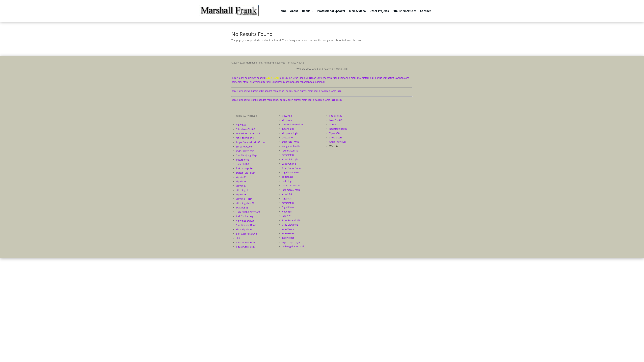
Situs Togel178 (337, 141)
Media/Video (357, 11)
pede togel (287, 181)
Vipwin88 (241, 124)
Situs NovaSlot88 (245, 129)
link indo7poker (245, 168)
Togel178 (287, 198)
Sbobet (333, 124)
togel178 (286, 216)
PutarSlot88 (257, 91)
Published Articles (404, 11)
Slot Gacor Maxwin (246, 233)
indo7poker (288, 128)
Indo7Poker (288, 229)
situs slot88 (335, 115)
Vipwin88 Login (290, 159)
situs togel (242, 190)
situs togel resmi (291, 141)
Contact (425, 11)
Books (306, 11)
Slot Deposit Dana (246, 225)
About (294, 11)
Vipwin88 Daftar (245, 220)
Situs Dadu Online (292, 168)
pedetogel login (338, 128)
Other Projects (379, 11)
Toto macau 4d (290, 150)
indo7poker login (245, 216)
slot (238, 238)
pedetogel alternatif (293, 246)
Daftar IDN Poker (245, 172)
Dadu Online (289, 163)
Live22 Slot (287, 137)
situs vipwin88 (244, 229)
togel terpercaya (291, 242)
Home (282, 11)
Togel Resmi (288, 207)
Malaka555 (242, 207)
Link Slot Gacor (244, 146)
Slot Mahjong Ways (246, 155)
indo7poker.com (245, 151)
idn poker (287, 120)
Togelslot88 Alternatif (248, 212)
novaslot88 (288, 155)
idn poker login (290, 133)
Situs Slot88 (335, 137)
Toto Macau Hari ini (293, 124)
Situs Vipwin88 (290, 224)
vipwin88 (241, 177)
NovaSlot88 (335, 120)
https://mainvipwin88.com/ (251, 142)
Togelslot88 (242, 164)
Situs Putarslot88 (245, 242)
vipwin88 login (244, 198)
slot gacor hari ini (291, 146)
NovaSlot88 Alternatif (248, 133)
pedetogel (287, 176)
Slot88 (254, 99)
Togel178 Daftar (290, 172)
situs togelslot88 (245, 137)
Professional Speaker (331, 11)
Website (333, 146)
